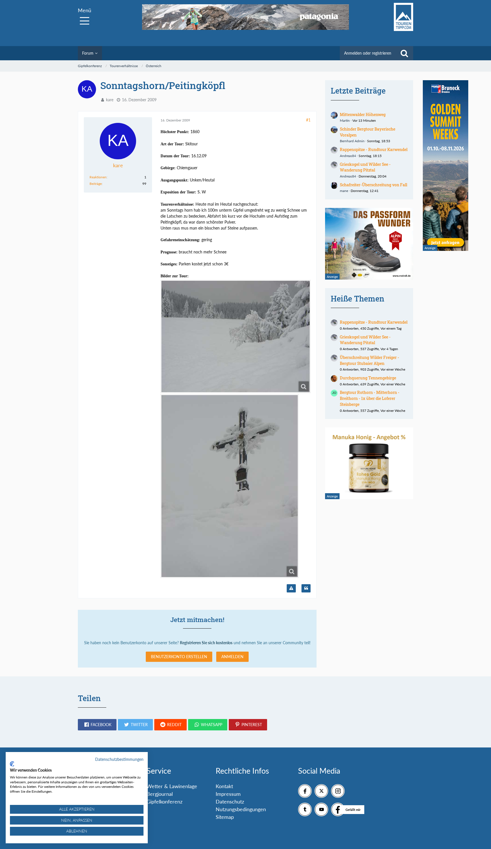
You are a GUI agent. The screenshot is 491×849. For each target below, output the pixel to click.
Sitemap (225, 817)
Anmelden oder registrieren (367, 53)
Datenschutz (230, 801)
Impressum (228, 794)
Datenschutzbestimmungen (119, 759)
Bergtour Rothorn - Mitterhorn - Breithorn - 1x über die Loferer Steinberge (370, 398)
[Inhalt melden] (291, 588)
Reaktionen (98, 177)
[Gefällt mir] (338, 809)
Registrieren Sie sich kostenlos (206, 642)
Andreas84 (348, 156)
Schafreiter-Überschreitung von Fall (373, 184)
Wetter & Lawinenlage (172, 786)
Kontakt (224, 786)
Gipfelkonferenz (164, 801)
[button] (97, 724)
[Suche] (404, 53)
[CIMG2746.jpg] (230, 486)
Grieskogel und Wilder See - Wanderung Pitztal (365, 167)
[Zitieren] (306, 588)
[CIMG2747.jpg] (236, 336)
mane (344, 191)
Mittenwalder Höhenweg (363, 114)
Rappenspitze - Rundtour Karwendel (373, 149)
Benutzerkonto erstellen (179, 656)
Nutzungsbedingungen (241, 809)
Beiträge (96, 183)
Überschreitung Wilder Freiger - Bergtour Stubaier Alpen (369, 360)
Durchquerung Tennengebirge (368, 378)
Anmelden (232, 656)
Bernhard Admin (352, 141)
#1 (308, 119)
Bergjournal (160, 794)
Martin (345, 120)
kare (109, 99)
